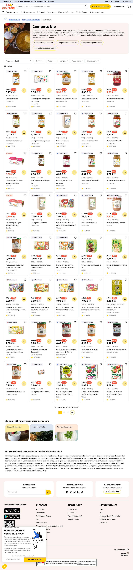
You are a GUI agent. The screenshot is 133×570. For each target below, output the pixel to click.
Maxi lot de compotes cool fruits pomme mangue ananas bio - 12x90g (16, 309)
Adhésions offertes (43, 516)
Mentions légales (108, 505)
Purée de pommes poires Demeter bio (39, 351)
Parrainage (126, 1)
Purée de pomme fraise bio (115, 99)
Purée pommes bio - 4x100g (40, 392)
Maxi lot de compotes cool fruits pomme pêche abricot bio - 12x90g (65, 266)
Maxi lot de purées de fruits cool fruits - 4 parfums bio (40, 309)
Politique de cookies (107, 519)
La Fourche (41, 505)
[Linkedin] (78, 492)
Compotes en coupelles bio (45, 48)
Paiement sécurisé (75, 516)
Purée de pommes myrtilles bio (117, 349)
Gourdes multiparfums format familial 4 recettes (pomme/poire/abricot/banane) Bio (41, 266)
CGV (101, 509)
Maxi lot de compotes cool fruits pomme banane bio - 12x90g (64, 309)
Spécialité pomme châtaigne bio (40, 182)
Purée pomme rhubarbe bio (90, 180)
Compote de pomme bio (43, 43)
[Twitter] (74, 492)
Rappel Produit (73, 519)
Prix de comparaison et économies (49, 526)
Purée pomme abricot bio (89, 141)
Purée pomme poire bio (89, 223)
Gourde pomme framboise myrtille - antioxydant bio (90, 393)
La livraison (72, 513)
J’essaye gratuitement (100, 6)
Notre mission (41, 523)
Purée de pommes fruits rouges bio (64, 182)
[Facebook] (67, 492)
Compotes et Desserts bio (31, 19)
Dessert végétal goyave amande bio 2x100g (13, 224)
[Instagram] (71, 492)
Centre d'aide (73, 509)
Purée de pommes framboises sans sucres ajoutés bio (66, 351)
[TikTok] (82, 492)
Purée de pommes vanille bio (15, 392)
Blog (117, 1)
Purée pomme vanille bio (89, 99)
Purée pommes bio (12, 99)
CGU (101, 513)
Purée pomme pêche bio (89, 349)
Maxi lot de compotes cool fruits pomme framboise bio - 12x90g (90, 309)
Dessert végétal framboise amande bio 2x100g (14, 182)
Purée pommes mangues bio (40, 141)
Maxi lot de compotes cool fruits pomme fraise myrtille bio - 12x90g (66, 224)
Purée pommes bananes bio (116, 180)
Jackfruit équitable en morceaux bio (114, 309)
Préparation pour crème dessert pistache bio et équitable (64, 393)
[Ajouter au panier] (24, 90)
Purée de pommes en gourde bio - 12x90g (40, 100)
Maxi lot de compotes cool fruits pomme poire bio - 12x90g (14, 351)
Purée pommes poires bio (14, 141)
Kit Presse (103, 523)
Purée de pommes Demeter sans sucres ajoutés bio (15, 266)
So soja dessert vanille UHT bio (117, 265)
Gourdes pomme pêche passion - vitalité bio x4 (114, 393)
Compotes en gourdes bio (91, 43)
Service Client (74, 505)
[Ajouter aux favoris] (25, 71)
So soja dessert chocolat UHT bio (91, 266)
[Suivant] (72, 412)
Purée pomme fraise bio (114, 141)
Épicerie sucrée (14, 19)
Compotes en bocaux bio (67, 43)
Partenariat (40, 513)
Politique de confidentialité (110, 516)
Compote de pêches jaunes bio (66, 99)
